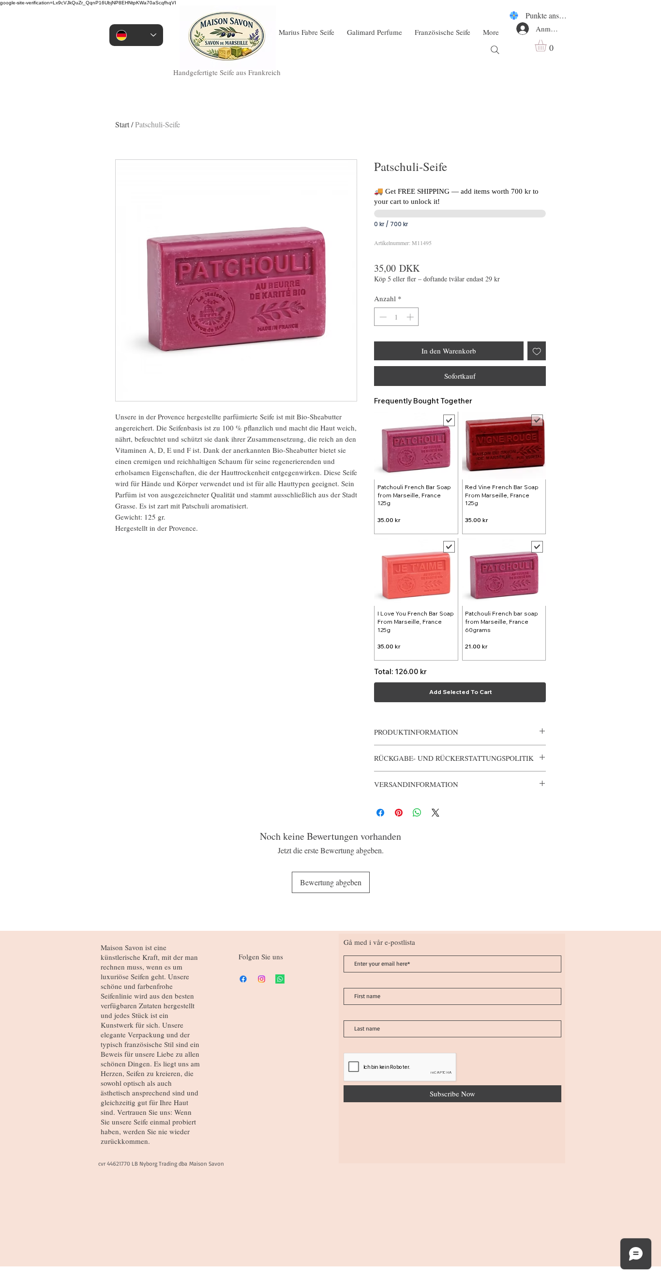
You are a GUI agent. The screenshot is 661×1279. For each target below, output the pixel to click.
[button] (547, 45)
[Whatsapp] (280, 979)
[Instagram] (261, 979)
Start (122, 124)
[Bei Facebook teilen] (380, 812)
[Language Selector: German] (136, 35)
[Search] (495, 50)
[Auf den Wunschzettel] (536, 350)
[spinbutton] (397, 317)
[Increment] (411, 317)
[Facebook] (243, 979)
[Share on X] (435, 812)
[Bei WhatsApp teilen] (417, 812)
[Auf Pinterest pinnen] (399, 812)
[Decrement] (382, 317)
